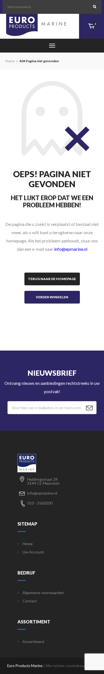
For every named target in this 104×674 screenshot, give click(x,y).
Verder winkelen (52, 297)
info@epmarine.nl (70, 249)
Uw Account (33, 552)
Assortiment (33, 642)
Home (27, 544)
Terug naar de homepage (52, 279)
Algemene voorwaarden (43, 593)
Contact (29, 601)
